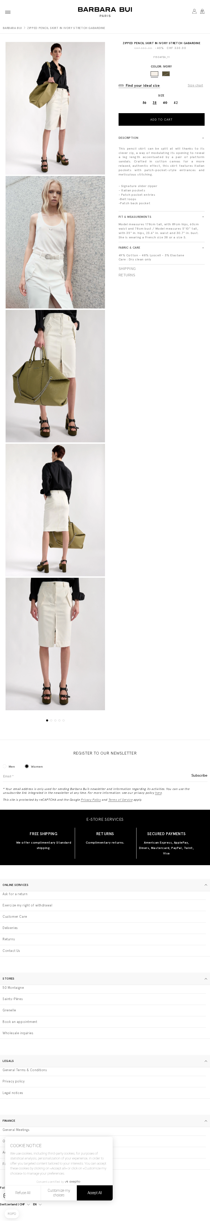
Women (37, 766)
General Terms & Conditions (25, 1070)
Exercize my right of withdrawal (27, 905)
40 (165, 103)
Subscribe (199, 775)
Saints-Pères (13, 999)
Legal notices (13, 1093)
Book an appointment (20, 1022)
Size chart (195, 85)
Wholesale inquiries (18, 1033)
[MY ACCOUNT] (194, 12)
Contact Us (11, 951)
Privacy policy (14, 1081)
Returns (127, 275)
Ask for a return (15, 894)
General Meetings (16, 1130)
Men (12, 766)
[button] (7, 12)
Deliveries (10, 928)
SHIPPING (127, 269)
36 (144, 103)
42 (176, 103)
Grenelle (9, 1010)
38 (154, 103)
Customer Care (15, 917)
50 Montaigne (13, 988)
